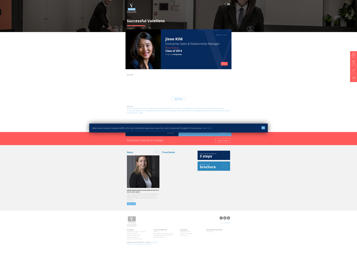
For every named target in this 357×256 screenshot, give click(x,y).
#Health (215, 111)
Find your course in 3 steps (134, 239)
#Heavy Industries (170, 111)
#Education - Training (143, 111)
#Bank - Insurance (195, 108)
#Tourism (130, 113)
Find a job (156, 231)
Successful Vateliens (159, 237)
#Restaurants (137, 108)
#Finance (145, 108)
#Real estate (160, 111)
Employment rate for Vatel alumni (162, 235)
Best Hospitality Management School (163, 233)
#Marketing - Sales (221, 35)
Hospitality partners (185, 231)
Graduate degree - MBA (133, 235)
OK (263, 128)
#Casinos (204, 108)
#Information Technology (191, 111)
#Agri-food (164, 108)
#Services (222, 111)
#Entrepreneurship (154, 108)
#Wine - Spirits (138, 113)
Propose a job (184, 235)
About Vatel (209, 231)
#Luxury (179, 111)
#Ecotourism (131, 111)
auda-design (154, 242)
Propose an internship (186, 233)
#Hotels (129, 108)
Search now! (223, 140)
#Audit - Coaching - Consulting (178, 108)
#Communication (218, 108)
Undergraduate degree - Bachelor (136, 231)
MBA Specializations (132, 237)
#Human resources (206, 111)
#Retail (210, 108)
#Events (152, 111)
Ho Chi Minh (225, 223)
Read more (179, 99)
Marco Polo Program (132, 233)
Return (224, 64)
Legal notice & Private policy (134, 244)
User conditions (147, 244)
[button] (155, 152)
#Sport (227, 111)
